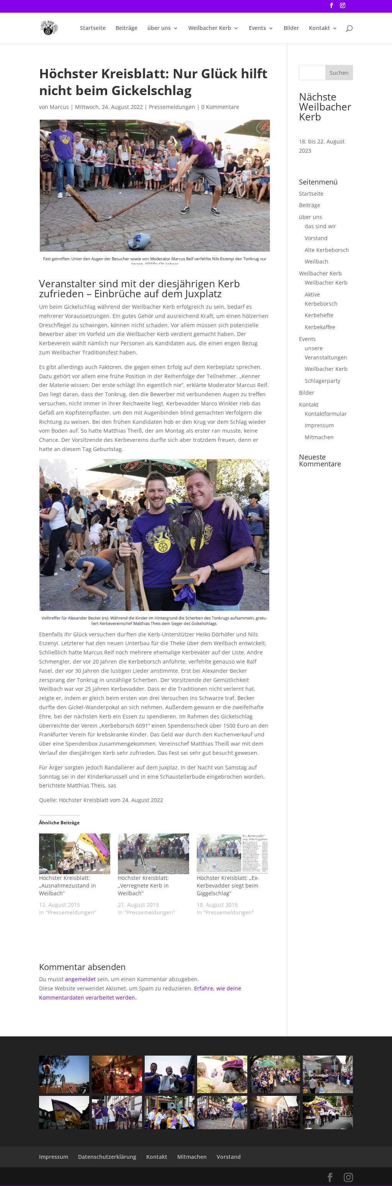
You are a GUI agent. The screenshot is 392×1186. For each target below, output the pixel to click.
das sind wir (320, 226)
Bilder (291, 28)
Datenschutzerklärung (107, 1156)
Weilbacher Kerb (209, 28)
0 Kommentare (220, 106)
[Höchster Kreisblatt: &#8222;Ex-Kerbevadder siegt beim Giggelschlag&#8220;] (232, 853)
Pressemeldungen (172, 106)
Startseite (93, 28)
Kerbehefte (319, 315)
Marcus (59, 106)
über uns (159, 28)
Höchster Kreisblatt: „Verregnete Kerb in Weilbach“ (143, 885)
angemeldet (80, 979)
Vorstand (316, 238)
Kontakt (319, 28)
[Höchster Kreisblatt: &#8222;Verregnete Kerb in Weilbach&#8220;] (153, 853)
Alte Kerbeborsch (327, 250)
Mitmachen (319, 437)
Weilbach (316, 261)
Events (257, 28)
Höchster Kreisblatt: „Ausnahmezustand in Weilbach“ (67, 885)
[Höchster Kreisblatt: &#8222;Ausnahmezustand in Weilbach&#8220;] (74, 853)
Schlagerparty (322, 380)
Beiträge (126, 28)
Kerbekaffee (320, 327)
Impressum (319, 425)
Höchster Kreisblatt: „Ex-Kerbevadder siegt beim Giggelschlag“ (228, 885)
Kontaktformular (326, 413)
